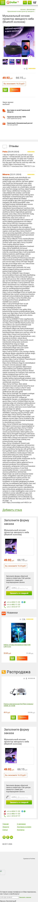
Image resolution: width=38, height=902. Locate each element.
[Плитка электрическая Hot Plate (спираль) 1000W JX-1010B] (19, 692)
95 (24, 619)
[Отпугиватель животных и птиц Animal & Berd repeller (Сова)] (18, 633)
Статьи (5, 830)
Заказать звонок (25, 897)
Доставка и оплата (24, 827)
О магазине (21, 824)
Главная (6, 824)
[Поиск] (25, 2)
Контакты (20, 830)
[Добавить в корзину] (5, 90)
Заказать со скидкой (19, 593)
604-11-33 (13, 602)
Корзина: (34, 2)
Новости (6, 827)
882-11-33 (13, 604)
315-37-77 (13, 607)
